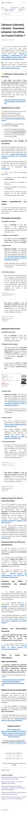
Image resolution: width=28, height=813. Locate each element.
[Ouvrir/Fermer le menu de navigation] (24, 3)
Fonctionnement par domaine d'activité (14, 9)
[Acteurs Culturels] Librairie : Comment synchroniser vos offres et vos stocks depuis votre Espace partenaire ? (13, 788)
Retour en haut (5, 770)
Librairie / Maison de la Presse (22, 9)
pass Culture (4, 810)
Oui (10, 755)
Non (18, 755)
